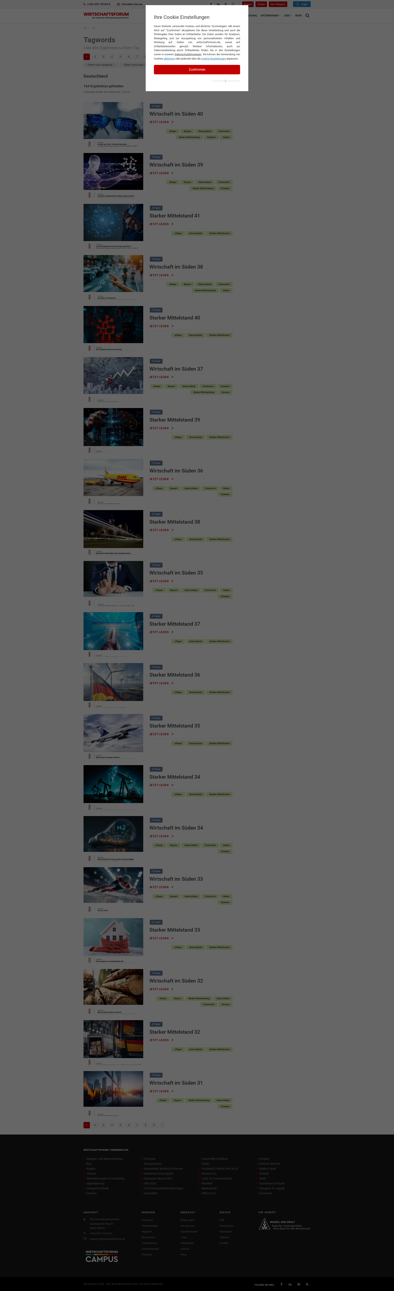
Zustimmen (197, 69)
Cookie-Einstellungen (213, 58)
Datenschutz (233, 80)
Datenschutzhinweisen (188, 54)
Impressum (218, 80)
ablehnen (169, 58)
